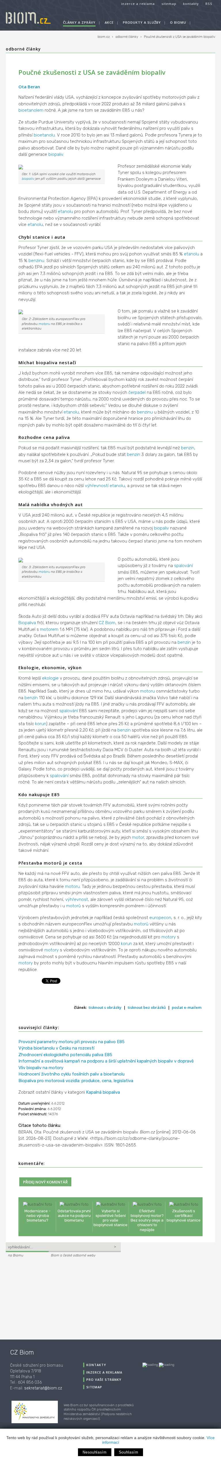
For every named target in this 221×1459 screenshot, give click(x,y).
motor (138, 837)
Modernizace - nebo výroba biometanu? (37, 1215)
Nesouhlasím (94, 1452)
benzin (187, 447)
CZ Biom (107, 622)
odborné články (126, 37)
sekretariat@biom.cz (43, 1388)
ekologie (50, 678)
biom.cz (104, 37)
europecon (160, 917)
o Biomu (178, 22)
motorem (49, 629)
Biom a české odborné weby (73, 1255)
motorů (73, 905)
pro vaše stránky (103, 1379)
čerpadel (137, 392)
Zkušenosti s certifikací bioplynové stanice (184, 1215)
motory (168, 937)
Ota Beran (29, 86)
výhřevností (96, 485)
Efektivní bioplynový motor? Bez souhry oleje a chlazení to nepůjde (147, 1220)
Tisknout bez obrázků (147, 1007)
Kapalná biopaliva (103, 1092)
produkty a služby (142, 22)
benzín (31, 697)
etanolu (65, 211)
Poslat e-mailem (186, 1007)
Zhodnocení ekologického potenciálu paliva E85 (65, 1054)
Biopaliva (27, 622)
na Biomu (15, 1255)
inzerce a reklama (138, 3)
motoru (44, 324)
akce (109, 22)
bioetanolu (44, 135)
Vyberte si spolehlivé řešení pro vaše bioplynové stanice (110, 1218)
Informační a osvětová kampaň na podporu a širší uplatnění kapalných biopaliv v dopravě (106, 1061)
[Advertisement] (42, 1298)
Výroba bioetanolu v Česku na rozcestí (56, 1048)
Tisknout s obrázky (105, 1007)
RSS (208, 3)
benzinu (36, 260)
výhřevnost (76, 899)
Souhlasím (128, 1452)
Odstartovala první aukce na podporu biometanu (74, 1215)
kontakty (191, 3)
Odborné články (23, 49)
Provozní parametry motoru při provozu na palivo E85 (71, 1041)
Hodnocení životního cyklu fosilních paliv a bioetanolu (71, 1074)
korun (40, 723)
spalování (183, 565)
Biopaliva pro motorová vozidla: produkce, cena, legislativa (75, 1080)
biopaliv (55, 154)
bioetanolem (30, 110)
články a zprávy (79, 22)
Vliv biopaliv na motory (40, 1067)
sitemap (168, 3)
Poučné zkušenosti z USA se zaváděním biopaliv (179, 37)
